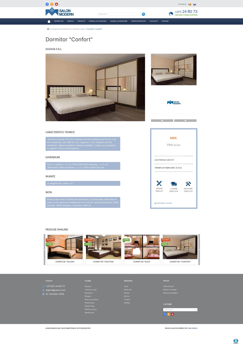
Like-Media (192, 328)
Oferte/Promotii (138, 21)
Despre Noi (59, 21)
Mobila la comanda (97, 21)
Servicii (70, 21)
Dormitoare (89, 293)
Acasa (126, 286)
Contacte (182, 4)
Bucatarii (88, 286)
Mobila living (89, 306)
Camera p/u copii (91, 290)
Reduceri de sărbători (170, 293)
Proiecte (81, 21)
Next (185, 121)
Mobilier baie (89, 313)
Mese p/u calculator (91, 299)
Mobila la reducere (118, 21)
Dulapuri (88, 296)
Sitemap (165, 21)
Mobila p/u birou (91, 309)
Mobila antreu (90, 303)
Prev (162, 121)
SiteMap (127, 303)
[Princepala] (48, 30)
